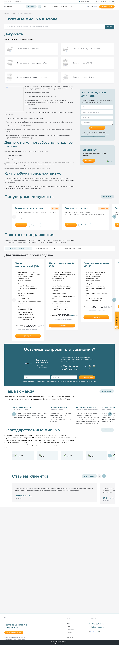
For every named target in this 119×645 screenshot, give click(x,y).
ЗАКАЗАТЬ (28, 336)
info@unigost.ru (86, 1)
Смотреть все (89, 476)
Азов (113, 1)
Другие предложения (73, 248)
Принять (63, 643)
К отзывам (107, 430)
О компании (8, 2)
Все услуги (107, 196)
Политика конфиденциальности (14, 637)
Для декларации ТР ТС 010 (45, 248)
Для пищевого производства (18, 248)
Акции (72, 7)
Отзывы (64, 7)
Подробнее (89, 160)
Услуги (68, 623)
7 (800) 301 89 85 (101, 1)
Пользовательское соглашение (14, 639)
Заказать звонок (107, 7)
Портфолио (55, 7)
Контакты (18, 2)
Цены (46, 7)
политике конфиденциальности (93, 136)
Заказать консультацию (13, 632)
